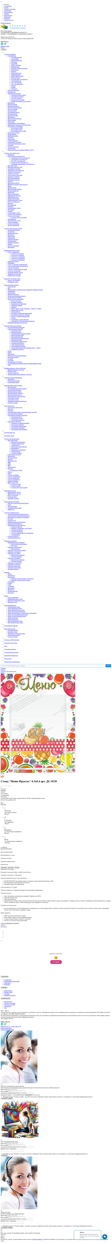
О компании (8, 6)
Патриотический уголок (15, 200)
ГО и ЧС (10, 519)
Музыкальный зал (13, 191)
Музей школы (12, 120)
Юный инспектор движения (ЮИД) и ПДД (21, 150)
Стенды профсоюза (13, 478)
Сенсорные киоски (13, 398)
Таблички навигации (14, 566)
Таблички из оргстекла (14, 563)
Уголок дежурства (13, 147)
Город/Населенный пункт (8, 1093)
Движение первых (16, 305)
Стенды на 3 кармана (17, 253)
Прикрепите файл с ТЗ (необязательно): (12, 1095)
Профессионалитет (13, 242)
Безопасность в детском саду (16, 156)
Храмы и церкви (13, 481)
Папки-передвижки (13, 198)
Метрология (11, 236)
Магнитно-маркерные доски (16, 600)
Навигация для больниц (18, 450)
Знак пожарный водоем (15, 608)
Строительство (15, 534)
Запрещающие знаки (14, 607)
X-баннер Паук (12, 497)
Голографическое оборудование (17, 388)
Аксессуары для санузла (15, 407)
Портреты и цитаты (14, 132)
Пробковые (11, 263)
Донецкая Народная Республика (20, 333)
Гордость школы (12, 109)
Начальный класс (16, 73)
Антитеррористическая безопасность (19, 516)
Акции (6, 7)
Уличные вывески (16, 556)
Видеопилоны (12, 387)
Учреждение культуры (14, 454)
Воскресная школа (13, 106)
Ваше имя (4, 1089)
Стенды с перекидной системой (17, 269)
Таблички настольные (14, 567)
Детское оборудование (14, 390)
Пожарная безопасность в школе (21, 101)
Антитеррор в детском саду (19, 159)
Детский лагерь (12, 457)
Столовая (10, 145)
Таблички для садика (14, 553)
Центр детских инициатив (16, 299)
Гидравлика (11, 231)
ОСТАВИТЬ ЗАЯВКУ (6, 1098)
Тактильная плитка (17, 418)
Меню (9, 186)
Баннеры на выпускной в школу (20, 580)
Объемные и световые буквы (16, 633)
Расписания (11, 139)
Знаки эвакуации (13, 618)
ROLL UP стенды (13, 495)
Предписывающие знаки (15, 621)
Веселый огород (12, 165)
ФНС (9, 464)
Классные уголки (13, 115)
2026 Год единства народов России (18, 503)
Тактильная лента (16, 417)
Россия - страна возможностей (20, 316)
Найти (108, 665)
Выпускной (11, 577)
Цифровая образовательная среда (17, 322)
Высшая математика (14, 230)
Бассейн (10, 459)
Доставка (10, 867)
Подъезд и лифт (16, 484)
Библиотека (11, 103)
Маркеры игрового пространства (17, 184)
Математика (14, 70)
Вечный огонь (12, 371)
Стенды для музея (13, 373)
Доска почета (12, 467)
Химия (13, 87)
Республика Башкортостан (19, 341)
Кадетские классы (13, 357)
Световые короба (13, 630)
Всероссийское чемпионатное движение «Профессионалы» (25, 289)
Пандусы (10, 409)
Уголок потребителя (14, 479)
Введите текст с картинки (8, 1148)
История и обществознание (19, 68)
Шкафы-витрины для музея (16, 370)
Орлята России (15, 311)
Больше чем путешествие (18, 304)
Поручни (10, 410)
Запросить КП (5, 46)
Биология (14, 62)
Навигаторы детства (17, 310)
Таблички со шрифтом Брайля (20, 423)
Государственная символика (16, 327)
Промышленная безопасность (16, 525)
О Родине (10, 360)
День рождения (12, 506)
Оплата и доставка (9, 9)
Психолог (10, 137)
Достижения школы (14, 112)
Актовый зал (11, 92)
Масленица (11, 588)
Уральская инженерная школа (16, 296)
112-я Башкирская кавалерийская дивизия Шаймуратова (24, 363)
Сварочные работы (17, 530)
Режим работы (15, 549)
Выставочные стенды (14, 492)
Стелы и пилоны (13, 636)
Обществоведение (13, 239)
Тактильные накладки (17, 420)
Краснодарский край (17, 335)
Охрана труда (12, 520)
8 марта (10, 583)
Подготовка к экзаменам (15, 126)
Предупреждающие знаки (15, 622)
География (14, 63)
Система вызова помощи (15, 413)
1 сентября (11, 586)
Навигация (11, 121)
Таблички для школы (14, 558)
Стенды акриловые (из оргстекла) (18, 266)
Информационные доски (15, 599)
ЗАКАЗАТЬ (4, 1155)
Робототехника (15, 78)
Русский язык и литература (19, 79)
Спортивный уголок (14, 213)
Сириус (13, 318)
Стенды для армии (13, 475)
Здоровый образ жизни (14, 508)
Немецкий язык (16, 74)
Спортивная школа (13, 382)
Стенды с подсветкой (14, 271)
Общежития (11, 238)
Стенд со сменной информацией (17, 264)
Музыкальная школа (14, 381)
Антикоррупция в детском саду (20, 158)
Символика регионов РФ (15, 329)
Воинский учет (12, 461)
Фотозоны (11, 592)
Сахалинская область (17, 343)
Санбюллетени (15, 451)
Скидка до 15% (8, 20)
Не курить (14, 545)
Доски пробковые (13, 597)
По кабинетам (12, 56)
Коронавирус (15, 448)
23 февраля (11, 581)
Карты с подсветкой (14, 280)
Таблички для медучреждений (17, 550)
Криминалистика (13, 233)
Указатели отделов (16, 470)
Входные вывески (13, 569)
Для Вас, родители (13, 173)
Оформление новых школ (12, 981)
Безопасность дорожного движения (18, 517)
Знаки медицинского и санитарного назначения (22, 613)
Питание (10, 203)
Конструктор (8, 15)
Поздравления (12, 205)
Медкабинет (11, 117)
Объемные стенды (13, 261)
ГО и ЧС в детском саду (18, 161)
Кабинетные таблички (18, 555)
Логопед (10, 181)
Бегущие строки (12, 632)
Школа (10, 574)
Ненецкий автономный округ (20, 338)
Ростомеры (11, 209)
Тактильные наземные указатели (17, 415)
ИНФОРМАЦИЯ (5, 998)
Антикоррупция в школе (18, 95)
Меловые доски (12, 602)
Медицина (11, 235)
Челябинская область (17, 349)
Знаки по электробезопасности (17, 616)
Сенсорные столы (13, 399)
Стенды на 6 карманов (18, 258)
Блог (5, 1008)
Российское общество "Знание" (20, 315)
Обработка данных (9, 995)
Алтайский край (16, 330)
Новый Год (11, 589)
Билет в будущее (16, 300)
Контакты (7, 18)
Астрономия (15, 59)
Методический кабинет (15, 118)
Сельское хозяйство (17, 531)
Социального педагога (14, 142)
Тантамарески (12, 219)
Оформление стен (13, 197)
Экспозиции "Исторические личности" (23, 321)
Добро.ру (14, 307)
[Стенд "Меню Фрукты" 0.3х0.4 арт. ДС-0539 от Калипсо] (38, 772)
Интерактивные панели (15, 392)
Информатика (15, 67)
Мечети (10, 472)
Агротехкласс (12, 286)
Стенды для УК (15, 486)
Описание (4, 867)
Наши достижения (13, 194)
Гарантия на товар (9, 1004)
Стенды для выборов (14, 476)
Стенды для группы (14, 216)
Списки (10, 211)
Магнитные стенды (13, 183)
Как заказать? (8, 1001)
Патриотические (13, 591)
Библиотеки (11, 456)
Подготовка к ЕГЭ (16, 129)
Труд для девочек (16, 82)
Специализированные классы (16, 143)
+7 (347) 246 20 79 (15, 1026)
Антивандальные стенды (15, 272)
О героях (10, 359)
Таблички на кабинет (14, 564)
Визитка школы (12, 104)
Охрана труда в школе (17, 99)
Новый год (11, 509)
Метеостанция (12, 187)
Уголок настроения (13, 224)
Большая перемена (16, 302)
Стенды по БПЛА (13, 536)
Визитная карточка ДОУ (15, 167)
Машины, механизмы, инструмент (21, 528)
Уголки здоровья (13, 222)
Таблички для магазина (15, 547)
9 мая (9, 505)
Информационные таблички (16, 542)
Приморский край (16, 340)
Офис (9, 473)
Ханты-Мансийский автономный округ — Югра (25, 348)
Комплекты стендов (14, 180)
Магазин (10, 468)
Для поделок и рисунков (15, 175)
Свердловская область (17, 344)
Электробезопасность (14, 538)
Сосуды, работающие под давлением (22, 533)
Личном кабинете (37, 1239)
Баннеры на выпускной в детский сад (22, 578)
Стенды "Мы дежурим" (15, 214)
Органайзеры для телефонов (16, 123)
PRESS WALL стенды (14, 494)
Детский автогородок (14, 172)
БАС (9, 288)
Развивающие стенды (14, 208)
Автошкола (11, 379)
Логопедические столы (15, 395)
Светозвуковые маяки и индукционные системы (22, 412)
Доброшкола (11, 291)
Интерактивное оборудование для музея (20, 374)
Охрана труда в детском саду (19, 162)
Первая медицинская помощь (16, 522)
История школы (12, 114)
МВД (9, 462)
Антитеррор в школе (17, 96)
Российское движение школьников (21, 313)
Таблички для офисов (14, 552)
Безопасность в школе (14, 93)
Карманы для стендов (14, 274)
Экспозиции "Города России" (20, 319)
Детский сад (11, 575)
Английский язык (16, 57)
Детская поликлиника (17, 443)
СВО (9, 365)
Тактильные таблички (14, 421)
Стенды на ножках (13, 267)
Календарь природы (14, 178)
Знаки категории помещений (16, 611)
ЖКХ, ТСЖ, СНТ (13, 483)
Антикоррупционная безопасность (18, 514)
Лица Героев (11, 293)
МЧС (9, 465)
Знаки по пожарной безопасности (18, 614)
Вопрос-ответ (8, 992)
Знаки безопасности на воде (16, 610)
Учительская (11, 148)
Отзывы (6, 14)
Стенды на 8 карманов (18, 260)
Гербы (9, 351)
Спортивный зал (16, 81)
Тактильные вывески (17, 424)
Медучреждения (12, 440)
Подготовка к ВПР (16, 128)
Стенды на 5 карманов (18, 256)
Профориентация (13, 136)
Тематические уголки (14, 220)
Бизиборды (11, 154)
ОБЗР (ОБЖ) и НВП (17, 76)
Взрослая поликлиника (18, 442)
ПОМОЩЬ (4, 987)
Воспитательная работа (15, 107)
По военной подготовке (15, 362)
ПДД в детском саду (14, 202)
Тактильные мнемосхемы (18, 426)
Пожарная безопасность (15, 523)
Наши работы (8, 12)
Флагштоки (11, 354)
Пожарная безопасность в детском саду (23, 164)
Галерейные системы (14, 169)
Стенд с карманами (13, 252)
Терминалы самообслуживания (17, 401)
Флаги (9, 352)
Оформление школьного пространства (19, 125)
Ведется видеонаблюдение (19, 544)
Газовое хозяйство (16, 527)
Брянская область (16, 332)
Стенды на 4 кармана (17, 255)
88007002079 (4, 41)
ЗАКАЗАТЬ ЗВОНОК (7, 1029)
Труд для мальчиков (17, 84)
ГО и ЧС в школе (16, 98)
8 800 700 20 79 (5, 1026)
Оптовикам (7, 10)
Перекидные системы (14, 275)
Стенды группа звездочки (19, 217)
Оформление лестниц (14, 195)
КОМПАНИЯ (4, 976)
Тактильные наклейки (17, 428)
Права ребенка (12, 134)
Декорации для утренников (16, 170)
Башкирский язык (16, 60)
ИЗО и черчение (16, 65)
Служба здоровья (16, 453)
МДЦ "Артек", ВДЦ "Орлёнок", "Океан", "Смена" (26, 308)
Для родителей (12, 110)
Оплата (17, 867)
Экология (14, 88)
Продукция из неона (14, 635)
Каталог (3, 49)
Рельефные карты (13, 282)
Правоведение (12, 241)
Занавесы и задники (14, 176)
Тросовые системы (13, 498)
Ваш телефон (5, 1091)
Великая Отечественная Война (17, 355)
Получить (4, 926)
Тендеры (6, 994)
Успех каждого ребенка (15, 297)
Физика (13, 85)
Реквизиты (7, 17)
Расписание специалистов (19, 446)
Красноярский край (17, 337)
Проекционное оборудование (16, 396)
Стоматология (15, 445)
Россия (9, 31)
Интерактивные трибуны (15, 393)
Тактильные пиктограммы (19, 429)
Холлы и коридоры (13, 90)
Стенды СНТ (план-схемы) (19, 487)
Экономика (11, 247)
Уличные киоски (13, 403)
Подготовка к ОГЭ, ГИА (18, 131)
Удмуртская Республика (18, 346)
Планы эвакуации (13, 619)
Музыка (13, 71)
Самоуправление (13, 140)
